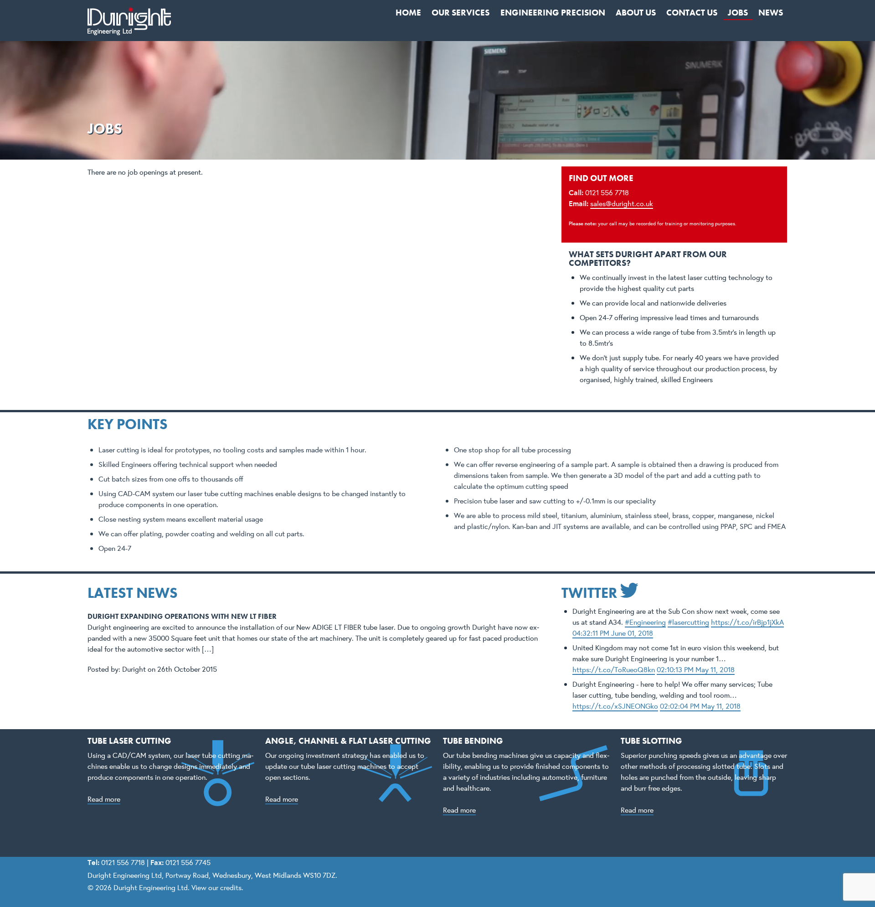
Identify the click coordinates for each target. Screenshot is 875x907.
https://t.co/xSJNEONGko (615, 705)
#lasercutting (688, 622)
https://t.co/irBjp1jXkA (747, 622)
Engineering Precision (552, 12)
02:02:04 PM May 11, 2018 (700, 705)
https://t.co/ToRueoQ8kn (613, 669)
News (770, 12)
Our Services (460, 12)
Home (408, 12)
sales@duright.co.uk (621, 203)
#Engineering (645, 622)
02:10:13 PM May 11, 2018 (696, 669)
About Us (636, 12)
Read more (104, 798)
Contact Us (691, 12)
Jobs (738, 12)
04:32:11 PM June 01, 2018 (612, 632)
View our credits (216, 887)
